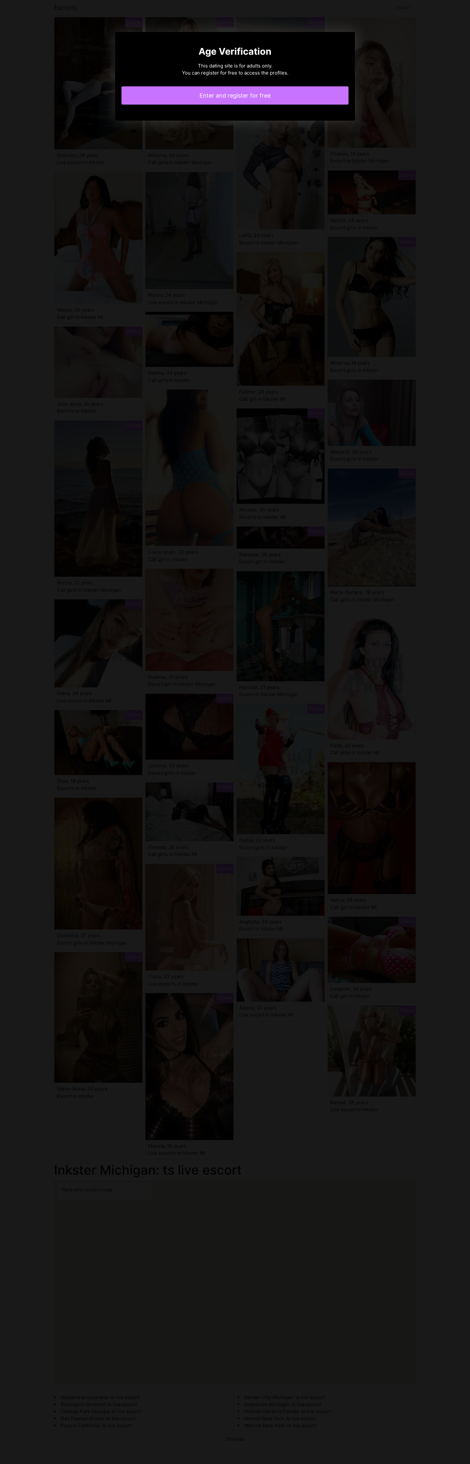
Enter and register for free (235, 95)
